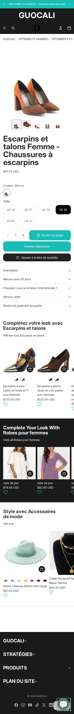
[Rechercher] (13, 28)
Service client (12, 296)
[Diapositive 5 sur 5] (57, 124)
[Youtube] (30, 705)
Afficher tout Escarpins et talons (23, 335)
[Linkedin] (51, 705)
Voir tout (8, 523)
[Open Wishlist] (5, 404)
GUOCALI (9, 39)
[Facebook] (16, 705)
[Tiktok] (37, 705)
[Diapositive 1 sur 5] (16, 124)
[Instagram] (23, 705)
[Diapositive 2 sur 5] (26, 124)
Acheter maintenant (37, 246)
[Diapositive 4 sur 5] (47, 124)
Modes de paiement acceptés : (23, 305)
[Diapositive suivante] (66, 377)
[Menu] (4, 28)
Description (10, 270)
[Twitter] (44, 705)
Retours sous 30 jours (17, 279)
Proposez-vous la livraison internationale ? (30, 288)
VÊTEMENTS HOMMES (33, 39)
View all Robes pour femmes (21, 439)
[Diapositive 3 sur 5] (37, 124)
